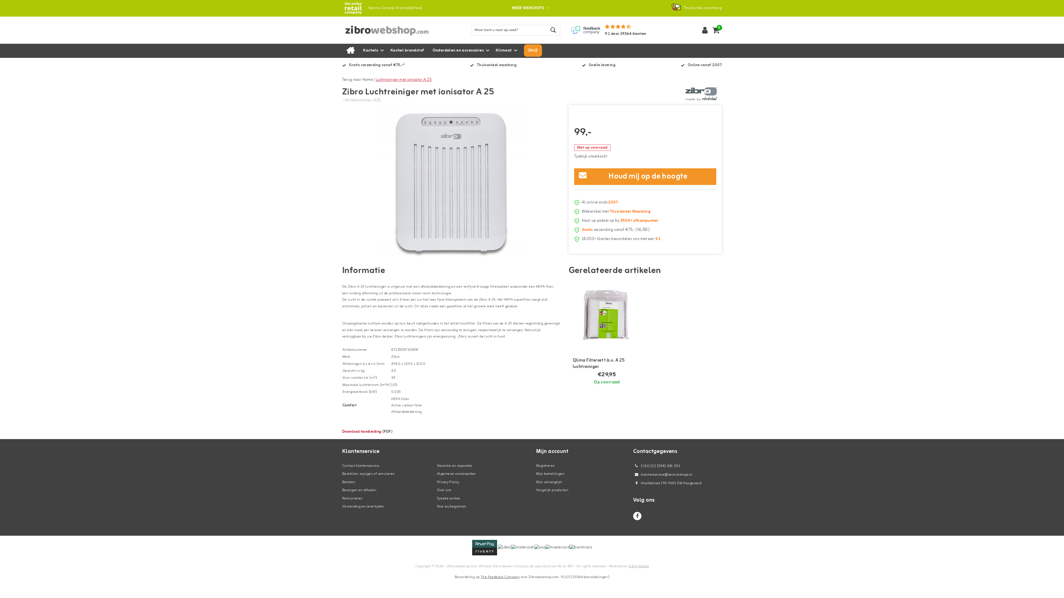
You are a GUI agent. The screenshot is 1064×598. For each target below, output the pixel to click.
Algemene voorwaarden (456, 474)
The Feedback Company (500, 577)
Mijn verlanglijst (549, 482)
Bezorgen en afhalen (359, 490)
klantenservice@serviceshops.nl (666, 475)
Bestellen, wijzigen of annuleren (368, 474)
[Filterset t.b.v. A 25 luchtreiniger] (607, 315)
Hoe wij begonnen (451, 506)
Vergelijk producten (552, 490)
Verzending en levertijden (363, 506)
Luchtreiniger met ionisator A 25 (404, 80)
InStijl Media (638, 566)
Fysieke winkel (448, 498)
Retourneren (352, 498)
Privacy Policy (448, 482)
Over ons (444, 490)
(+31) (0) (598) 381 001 (660, 466)
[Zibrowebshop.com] (353, 8)
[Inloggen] (705, 30)
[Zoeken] (554, 30)
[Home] (350, 51)
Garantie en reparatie (454, 466)
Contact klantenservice (360, 466)
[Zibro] (701, 94)
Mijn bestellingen (550, 474)
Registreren (545, 466)
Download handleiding (361, 432)
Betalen (348, 482)
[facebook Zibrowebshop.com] (637, 516)
